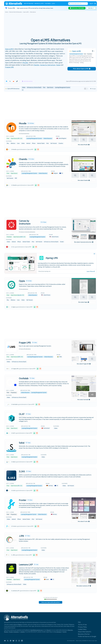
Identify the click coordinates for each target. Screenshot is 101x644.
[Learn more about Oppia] (11, 285)
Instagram (16, 632)
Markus (20, 624)
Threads (11, 632)
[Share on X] (10, 81)
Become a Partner (84, 634)
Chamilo (36, 65)
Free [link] (44, 87)
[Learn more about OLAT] (11, 418)
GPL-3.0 (20, 138)
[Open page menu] (95, 3)
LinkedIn (22, 632)
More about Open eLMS (80, 69)
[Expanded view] (85, 89)
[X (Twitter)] (8, 640)
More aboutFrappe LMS (83, 364)
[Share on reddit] (13, 81)
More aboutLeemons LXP (82, 586)
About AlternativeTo (84, 632)
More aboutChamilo (83, 180)
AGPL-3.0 (22, 237)
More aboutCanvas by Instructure (83, 242)
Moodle (25, 63)
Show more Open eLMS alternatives (50, 602)
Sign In (91, 3)
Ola (15, 624)
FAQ (79, 622)
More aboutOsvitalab (82, 399)
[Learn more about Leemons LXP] (11, 569)
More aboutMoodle (83, 144)
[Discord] (5, 640)
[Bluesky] (13, 640)
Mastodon (70, 630)
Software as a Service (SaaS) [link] (34, 87)
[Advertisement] (50, 24)
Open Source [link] (50, 87)
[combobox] (78, 3)
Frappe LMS (9, 67)
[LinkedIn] (22, 640)
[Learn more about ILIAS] (11, 475)
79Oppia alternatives (23, 289)
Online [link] (23, 87)
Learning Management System (76, 53)
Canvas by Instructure (47, 65)
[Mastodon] (10, 640)
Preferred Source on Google (87, 636)
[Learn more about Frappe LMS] (11, 347)
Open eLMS (9, 49)
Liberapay (58, 632)
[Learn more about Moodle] (11, 127)
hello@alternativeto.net (37, 630)
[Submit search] (69, 3)
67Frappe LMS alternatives (25, 348)
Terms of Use (82, 624)
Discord (48, 630)
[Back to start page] (14, 3)
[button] (31, 123)
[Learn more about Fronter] (11, 504)
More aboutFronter (83, 521)
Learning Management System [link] (62, 87)
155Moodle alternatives (24, 133)
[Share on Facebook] (6, 81)
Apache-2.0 (20, 295)
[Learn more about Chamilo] (11, 163)
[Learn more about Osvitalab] (11, 382)
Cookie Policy (82, 629)
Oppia (58, 65)
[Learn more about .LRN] (11, 540)
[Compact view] (87, 89)
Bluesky (6, 632)
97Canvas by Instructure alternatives (27, 231)
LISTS (53, 3)
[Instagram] (19, 640)
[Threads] (16, 640)
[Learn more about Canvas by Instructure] (11, 225)
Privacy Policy (82, 627)
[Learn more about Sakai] (11, 447)
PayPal (64, 632)
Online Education (48, 138)
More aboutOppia (82, 302)
